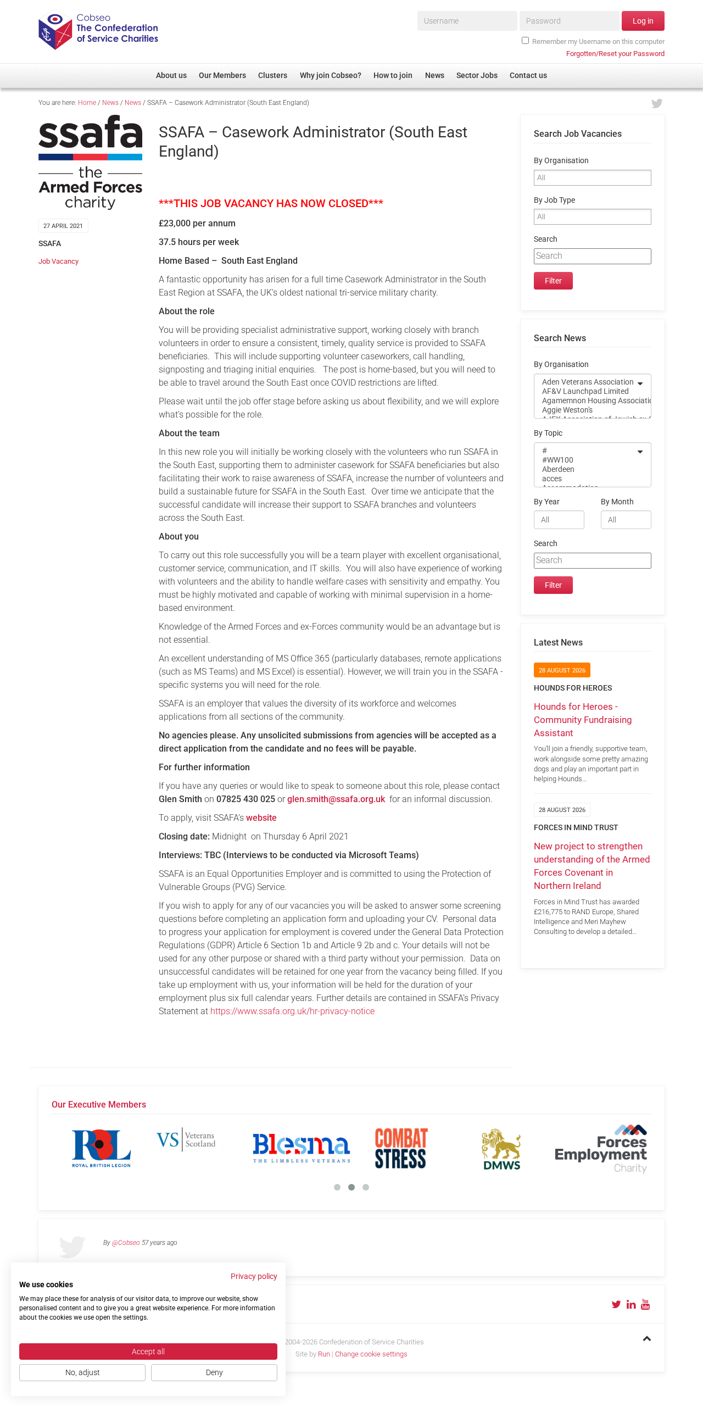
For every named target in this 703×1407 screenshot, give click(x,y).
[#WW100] (585, 460)
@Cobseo (126, 1243)
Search (545, 239)
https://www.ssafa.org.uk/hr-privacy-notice (292, 1011)
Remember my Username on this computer (598, 41)
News (110, 103)
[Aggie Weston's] (585, 410)
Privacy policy (254, 1276)
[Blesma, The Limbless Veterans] (301, 1148)
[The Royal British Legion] (101, 1148)
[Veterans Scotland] (201, 1148)
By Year (547, 502)
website (261, 818)
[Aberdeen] (585, 469)
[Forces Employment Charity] (601, 1148)
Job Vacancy (58, 261)
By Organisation (561, 160)
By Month (617, 502)
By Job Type (554, 200)
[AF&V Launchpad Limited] (585, 391)
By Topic (548, 433)
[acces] (585, 478)
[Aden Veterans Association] (585, 382)
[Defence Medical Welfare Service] (501, 1148)
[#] (585, 450)
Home (87, 103)
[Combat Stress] (401, 1148)
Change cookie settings (371, 1354)
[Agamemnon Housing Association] (585, 400)
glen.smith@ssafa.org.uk (336, 799)
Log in (643, 20)
